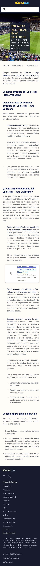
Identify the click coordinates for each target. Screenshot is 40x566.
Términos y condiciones (11, 558)
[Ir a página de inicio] (19, 2)
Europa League (8, 526)
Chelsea (5, 515)
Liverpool (6, 504)
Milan (4, 508)
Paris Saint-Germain (9, 511)
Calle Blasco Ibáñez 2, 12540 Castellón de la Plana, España (26, 269)
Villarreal (6, 65)
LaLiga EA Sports (32, 65)
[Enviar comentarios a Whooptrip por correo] (5, 476)
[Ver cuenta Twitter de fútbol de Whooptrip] (10, 476)
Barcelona (6, 490)
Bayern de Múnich (9, 493)
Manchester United (9, 497)
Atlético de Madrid (9, 519)
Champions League (9, 522)
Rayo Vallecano (17, 65)
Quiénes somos (8, 562)
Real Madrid (7, 486)
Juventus (6, 501)
